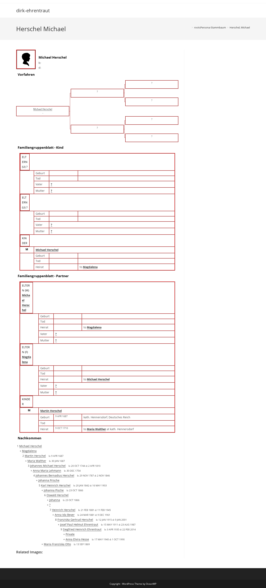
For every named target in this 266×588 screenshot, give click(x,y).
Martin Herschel (51, 411)
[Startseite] (189, 27)
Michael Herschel (47, 250)
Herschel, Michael (240, 27)
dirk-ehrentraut (33, 10)
